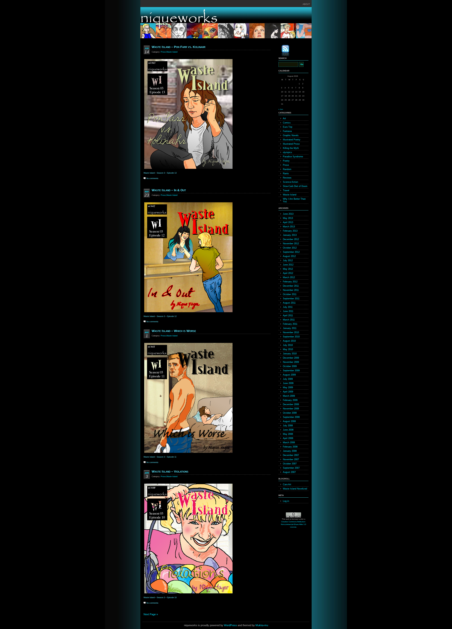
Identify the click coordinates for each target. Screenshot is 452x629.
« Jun (280, 109)
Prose (163, 52)
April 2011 (288, 315)
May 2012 (288, 269)
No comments (152, 178)
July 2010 (288, 345)
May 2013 (288, 218)
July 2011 (288, 307)
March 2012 (289, 277)
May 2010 (288, 349)
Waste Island (171, 52)
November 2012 (291, 243)
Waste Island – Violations (170, 471)
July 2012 (288, 260)
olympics (287, 152)
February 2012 (290, 281)
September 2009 (291, 370)
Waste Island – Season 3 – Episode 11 (160, 457)
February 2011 (290, 324)
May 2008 (288, 434)
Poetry (286, 160)
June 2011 (288, 311)
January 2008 (290, 451)
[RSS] (282, 51)
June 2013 (288, 214)
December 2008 (291, 404)
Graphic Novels (291, 135)
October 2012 (290, 247)
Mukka (259, 625)
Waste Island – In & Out (169, 190)
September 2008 (291, 417)
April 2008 (288, 438)
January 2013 (290, 235)
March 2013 (289, 226)
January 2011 (289, 328)
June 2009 (288, 383)
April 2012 (288, 273)
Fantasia (287, 131)
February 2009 (290, 400)
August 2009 (289, 374)
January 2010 (290, 353)
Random (287, 169)
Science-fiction (290, 182)
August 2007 (289, 472)
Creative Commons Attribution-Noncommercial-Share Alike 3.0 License (293, 524)
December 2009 (291, 357)
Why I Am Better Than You (294, 200)
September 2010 (291, 336)
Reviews (287, 177)
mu (266, 625)
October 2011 (289, 294)
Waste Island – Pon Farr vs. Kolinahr (178, 47)
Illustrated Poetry (291, 139)
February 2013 (290, 230)
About (306, 4)
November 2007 (291, 459)
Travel (286, 190)
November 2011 (291, 290)
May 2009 (288, 387)
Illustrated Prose (291, 144)
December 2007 (291, 455)
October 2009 (290, 366)
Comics (287, 122)
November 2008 (291, 408)
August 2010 (289, 341)
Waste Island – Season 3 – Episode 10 (160, 597)
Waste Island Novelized (295, 488)
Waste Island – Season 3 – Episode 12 (160, 316)
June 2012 (288, 264)
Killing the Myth (291, 148)
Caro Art (287, 484)
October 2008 (290, 413)
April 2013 (288, 222)
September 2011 (291, 298)
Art (284, 118)
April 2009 (288, 391)
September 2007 (291, 468)
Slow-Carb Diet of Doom (295, 186)
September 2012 (291, 252)
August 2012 (289, 256)
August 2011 (289, 302)
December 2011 (291, 286)
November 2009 (291, 362)
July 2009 (288, 379)
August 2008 (289, 421)
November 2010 (291, 332)
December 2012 (291, 239)
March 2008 (289, 442)
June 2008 (288, 429)
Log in (286, 501)
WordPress (230, 625)
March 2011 (289, 319)
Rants (286, 173)
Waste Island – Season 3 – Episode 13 (160, 173)
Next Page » (151, 614)
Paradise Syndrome (293, 156)
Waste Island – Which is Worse (174, 331)
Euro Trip (287, 127)
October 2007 (290, 463)
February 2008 (290, 446)
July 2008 (288, 425)
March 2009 (289, 396)
